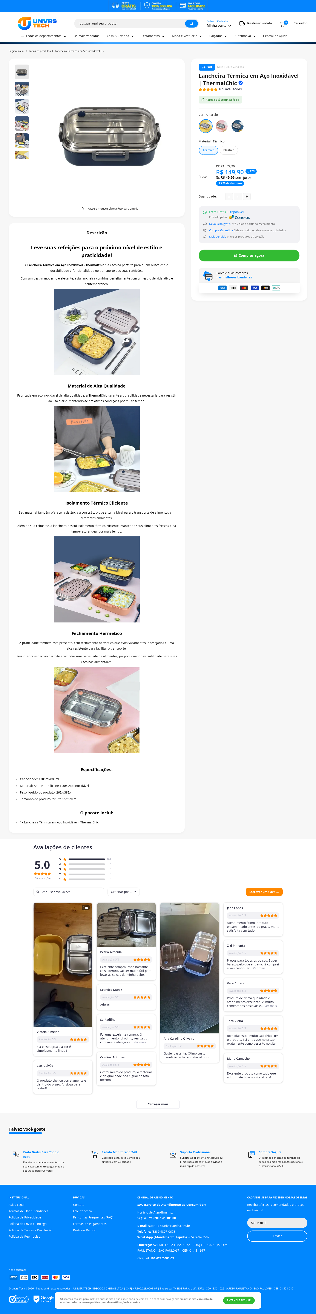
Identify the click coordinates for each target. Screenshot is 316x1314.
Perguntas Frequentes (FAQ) (93, 1217)
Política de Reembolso (24, 1236)
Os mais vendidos (86, 36)
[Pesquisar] (191, 24)
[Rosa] (222, 126)
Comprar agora (251, 255)
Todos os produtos (40, 51)
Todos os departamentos (43, 36)
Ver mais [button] (258, 968)
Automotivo (243, 36)
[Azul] (237, 126)
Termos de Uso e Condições (28, 1211)
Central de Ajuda (275, 36)
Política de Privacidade (25, 1217)
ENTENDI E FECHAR (239, 1300)
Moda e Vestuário (184, 36)
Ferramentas (150, 36)
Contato (78, 1205)
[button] (220, 90)
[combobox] (123, 892)
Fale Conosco (82, 1211)
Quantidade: (208, 197)
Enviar (277, 1236)
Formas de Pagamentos (90, 1224)
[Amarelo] (206, 126)
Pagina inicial (16, 51)
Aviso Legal (17, 1205)
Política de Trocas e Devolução (30, 1230)
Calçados (215, 36)
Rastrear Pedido (84, 1230)
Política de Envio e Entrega (28, 1224)
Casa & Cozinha (118, 36)
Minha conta (217, 25)
